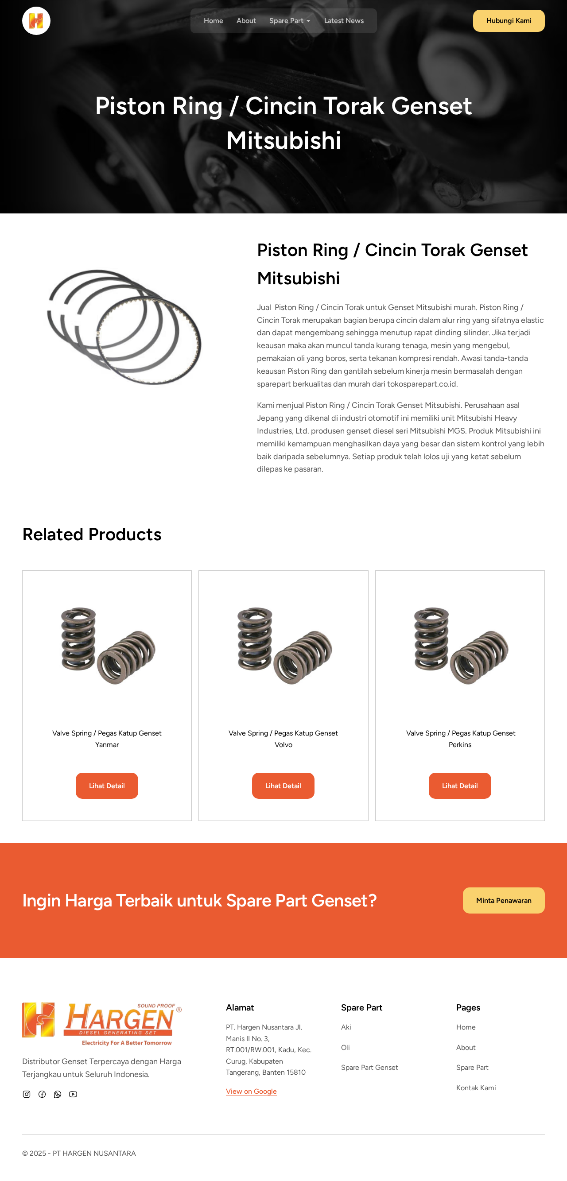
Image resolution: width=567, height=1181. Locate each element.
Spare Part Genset (369, 1067)
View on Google (251, 1091)
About (246, 20)
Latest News (344, 20)
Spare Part (472, 1067)
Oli (345, 1047)
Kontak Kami (476, 1088)
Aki (346, 1027)
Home (213, 20)
